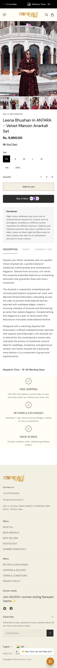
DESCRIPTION (10, 249)
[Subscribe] (50, 633)
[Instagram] (4, 608)
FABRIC (26, 249)
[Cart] (52, 15)
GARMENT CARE (43, 249)
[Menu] (5, 15)
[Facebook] (11, 608)
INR (22, 646)
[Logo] (29, 14)
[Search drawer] (46, 15)
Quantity (7, 177)
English (6, 646)
